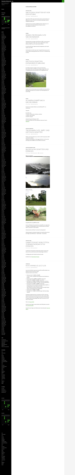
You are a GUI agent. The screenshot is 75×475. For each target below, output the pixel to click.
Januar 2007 (3, 305)
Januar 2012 (3, 232)
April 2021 (3, 98)
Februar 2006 (3, 318)
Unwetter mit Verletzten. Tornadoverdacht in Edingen (37, 244)
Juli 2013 (3, 210)
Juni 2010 (3, 255)
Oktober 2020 (3, 105)
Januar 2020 (3, 116)
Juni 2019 (3, 125)
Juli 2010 (3, 254)
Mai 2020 (3, 111)
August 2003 (31, 301)
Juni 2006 (3, 313)
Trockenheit (3, 377)
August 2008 (3, 282)
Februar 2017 (3, 159)
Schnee (2, 451)
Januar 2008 (3, 290)
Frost (2, 354)
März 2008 (3, 288)
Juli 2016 (3, 167)
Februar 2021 (3, 100)
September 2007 (4, 295)
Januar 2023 (3, 72)
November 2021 (4, 89)
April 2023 (3, 69)
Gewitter (27, 10)
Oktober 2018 (3, 134)
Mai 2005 (3, 329)
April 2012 (3, 228)
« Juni (2, 24)
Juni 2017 (3, 154)
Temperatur (31, 128)
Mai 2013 (3, 212)
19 (9, 20)
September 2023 (4, 64)
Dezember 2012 (4, 218)
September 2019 (4, 121)
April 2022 (3, 83)
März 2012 (3, 229)
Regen (2, 368)
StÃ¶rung (3, 372)
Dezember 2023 (4, 60)
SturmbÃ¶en (3, 456)
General (27, 33)
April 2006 (3, 316)
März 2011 (3, 244)
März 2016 (3, 172)
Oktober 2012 (3, 221)
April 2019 (3, 127)
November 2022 (4, 75)
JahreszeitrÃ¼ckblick (4, 361)
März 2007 (3, 302)
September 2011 (4, 237)
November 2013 (4, 205)
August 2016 (3, 166)
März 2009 (3, 273)
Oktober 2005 (3, 323)
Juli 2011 (3, 239)
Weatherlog (3, 343)
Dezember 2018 (4, 132)
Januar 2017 (3, 160)
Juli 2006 (3, 312)
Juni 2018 (3, 139)
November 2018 (4, 133)
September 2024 (4, 49)
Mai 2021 (3, 97)
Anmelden (3, 388)
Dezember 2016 (4, 161)
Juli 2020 (3, 109)
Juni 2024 (3, 53)
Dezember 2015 (4, 176)
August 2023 (3, 65)
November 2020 (4, 104)
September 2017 (4, 150)
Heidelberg (3, 439)
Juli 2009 (3, 268)
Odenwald (3, 367)
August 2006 (3, 311)
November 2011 (4, 234)
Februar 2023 (3, 71)
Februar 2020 (3, 115)
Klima (2, 362)
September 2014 (4, 193)
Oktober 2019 (3, 120)
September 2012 (4, 222)
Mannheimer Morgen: (35, 256)
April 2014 (3, 199)
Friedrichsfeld (3, 434)
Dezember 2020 (4, 103)
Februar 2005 (3, 333)
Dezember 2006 (4, 306)
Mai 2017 (3, 155)
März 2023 (3, 70)
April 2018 (3, 142)
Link (2, 445)
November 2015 (4, 177)
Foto (2, 351)
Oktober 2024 (3, 48)
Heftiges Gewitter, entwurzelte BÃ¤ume (35, 62)
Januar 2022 (3, 87)
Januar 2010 (3, 261)
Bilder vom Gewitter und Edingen (37, 150)
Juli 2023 (3, 66)
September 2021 (4, 92)
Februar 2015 (3, 187)
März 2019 (3, 128)
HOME (2, 27)
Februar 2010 (3, 260)
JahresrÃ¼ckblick (4, 360)
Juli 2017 (3, 153)
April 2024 (3, 55)
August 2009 (3, 267)
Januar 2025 (3, 44)
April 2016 (3, 171)
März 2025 (3, 43)
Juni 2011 (3, 240)
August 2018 (3, 137)
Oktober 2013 (3, 206)
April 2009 (3, 272)
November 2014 (4, 190)
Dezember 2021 (4, 88)
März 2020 (3, 114)
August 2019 (3, 122)
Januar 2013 (3, 217)
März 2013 (3, 215)
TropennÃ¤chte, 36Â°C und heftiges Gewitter (37, 131)
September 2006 (4, 310)
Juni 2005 (3, 328)
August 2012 (3, 223)
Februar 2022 (3, 86)
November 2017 (4, 148)
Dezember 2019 (4, 117)
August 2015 (3, 181)
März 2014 (3, 200)
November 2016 (4, 162)
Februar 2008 (3, 289)
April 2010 (3, 257)
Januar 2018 (3, 145)
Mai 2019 (3, 126)
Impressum (6, 27)
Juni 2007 (3, 299)
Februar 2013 (3, 216)
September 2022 (4, 77)
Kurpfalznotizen (4, 339)
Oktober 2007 (3, 294)
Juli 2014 (3, 195)
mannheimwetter (35, 16)
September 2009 (4, 266)
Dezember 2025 (4, 36)
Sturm (30, 10)
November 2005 (4, 322)
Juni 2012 (3, 226)
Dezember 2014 (4, 189)
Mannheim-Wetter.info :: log (7, 1)
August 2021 (3, 93)
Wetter (27, 98)
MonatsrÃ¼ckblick (4, 366)
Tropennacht (3, 378)
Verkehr (3, 382)
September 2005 (4, 324)
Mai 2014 (3, 198)
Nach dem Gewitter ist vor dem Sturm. (38, 13)
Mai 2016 (3, 170)
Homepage (3, 359)
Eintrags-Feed (3, 389)
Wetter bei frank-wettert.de (5, 346)
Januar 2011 (3, 246)
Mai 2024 (3, 54)
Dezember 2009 (4, 262)
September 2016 (4, 165)
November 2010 (4, 249)
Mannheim (31, 147)
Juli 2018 (3, 138)
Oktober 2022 (3, 76)
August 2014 (3, 194)
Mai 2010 (3, 256)
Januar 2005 (3, 334)
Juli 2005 (3, 327)
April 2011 (3, 243)
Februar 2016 (3, 173)
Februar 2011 (3, 245)
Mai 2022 (3, 82)
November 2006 (4, 307)
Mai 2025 (3, 42)
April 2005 (3, 330)
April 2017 (3, 156)
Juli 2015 (3, 182)
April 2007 (3, 301)
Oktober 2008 (3, 279)
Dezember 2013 (4, 204)
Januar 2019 (3, 131)
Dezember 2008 (4, 277)
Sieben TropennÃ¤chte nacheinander (36, 36)
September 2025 (4, 37)
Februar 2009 (3, 274)
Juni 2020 (3, 110)
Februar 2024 (3, 58)
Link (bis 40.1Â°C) (30, 305)
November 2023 (4, 61)
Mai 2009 (3, 271)
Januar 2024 (3, 59)
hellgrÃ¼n (27, 121)
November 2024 (4, 47)
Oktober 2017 (3, 149)
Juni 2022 (3, 81)
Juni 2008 (3, 284)
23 (5, 21)
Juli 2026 (3, 33)
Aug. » (9, 24)
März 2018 (3, 143)
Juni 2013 (3, 211)
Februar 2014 (3, 201)
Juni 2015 (3, 183)
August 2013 (3, 209)
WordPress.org (4, 392)
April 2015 (3, 184)
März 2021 (3, 99)
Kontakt (4, 28)
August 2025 (3, 38)
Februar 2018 (3, 144)
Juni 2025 (3, 41)
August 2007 (3, 296)
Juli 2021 (3, 94)
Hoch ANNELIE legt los (36, 266)
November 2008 (4, 278)
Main (4, 27)
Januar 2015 (3, 188)
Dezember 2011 (4, 233)
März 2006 (3, 317)
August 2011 (3, 238)
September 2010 (4, 251)
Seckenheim (3, 371)
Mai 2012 (3, 227)
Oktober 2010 (3, 250)
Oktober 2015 (3, 178)
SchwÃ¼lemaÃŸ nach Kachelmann (35, 101)
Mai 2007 (3, 300)
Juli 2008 (3, 283)
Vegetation (3, 462)
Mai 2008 (3, 285)
